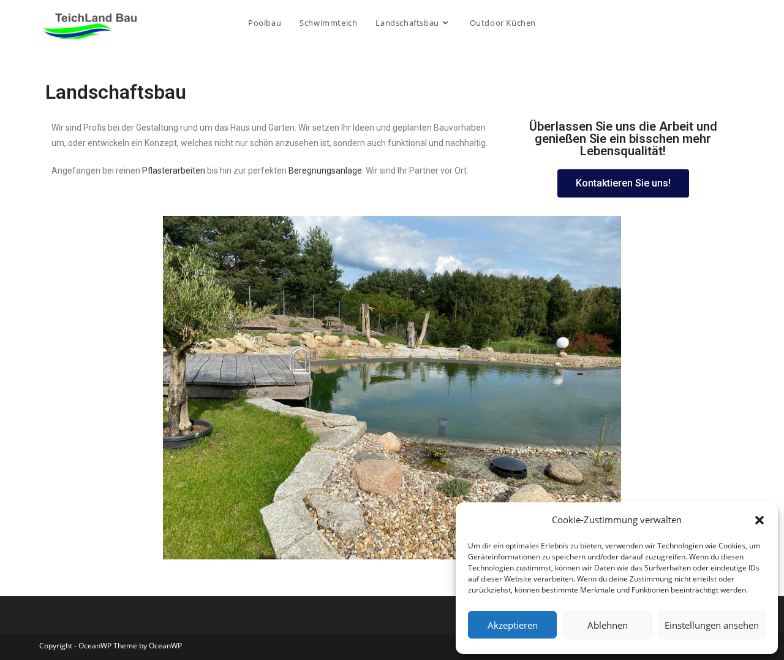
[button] (759, 520)
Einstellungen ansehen (712, 625)
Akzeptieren (513, 625)
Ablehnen (607, 625)
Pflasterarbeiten (173, 170)
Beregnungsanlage (325, 170)
